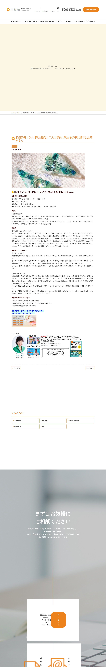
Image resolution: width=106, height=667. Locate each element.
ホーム (38, 11)
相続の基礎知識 (74, 420)
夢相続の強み (15, 21)
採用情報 (46, 11)
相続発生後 (17, 426)
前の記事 (16, 368)
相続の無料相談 (91, 9)
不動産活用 (17, 420)
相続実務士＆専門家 (31, 21)
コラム (18, 112)
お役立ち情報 (79, 21)
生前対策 (14, 146)
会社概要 (90, 21)
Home (13, 112)
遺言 (43, 426)
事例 (59, 21)
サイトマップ (55, 11)
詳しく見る (58, 620)
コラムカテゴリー (18, 413)
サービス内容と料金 (46, 21)
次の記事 (90, 368)
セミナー (68, 21)
